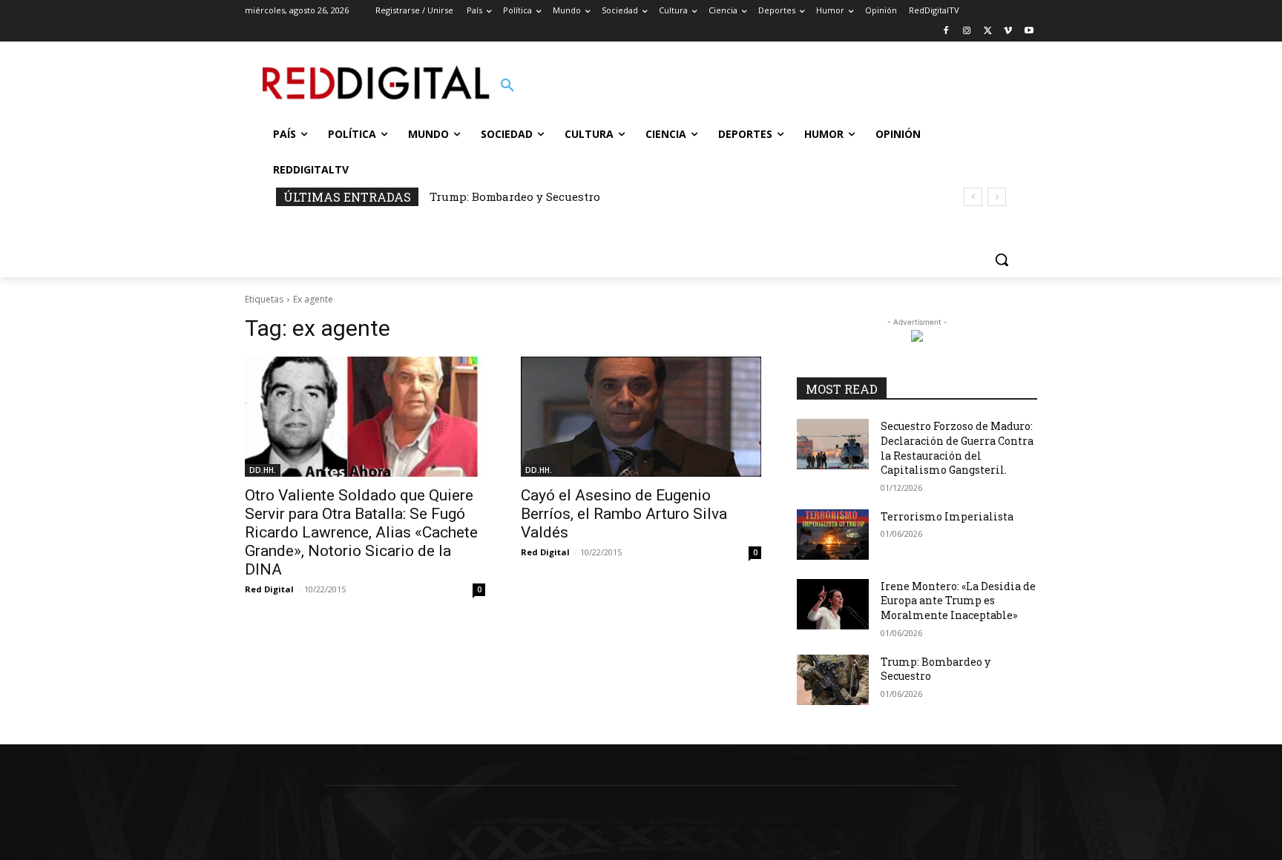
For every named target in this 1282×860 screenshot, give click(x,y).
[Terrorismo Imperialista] (833, 534)
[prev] (973, 197)
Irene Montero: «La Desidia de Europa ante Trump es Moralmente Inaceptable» (958, 600)
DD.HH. (262, 470)
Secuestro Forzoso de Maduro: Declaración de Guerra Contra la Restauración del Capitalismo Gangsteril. (957, 448)
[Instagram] (967, 31)
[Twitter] (987, 31)
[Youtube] (1028, 31)
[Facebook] (946, 31)
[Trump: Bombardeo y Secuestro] (833, 680)
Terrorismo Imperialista (947, 516)
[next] (996, 197)
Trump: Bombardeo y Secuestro (515, 196)
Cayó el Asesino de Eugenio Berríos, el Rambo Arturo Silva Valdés (624, 513)
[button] (507, 86)
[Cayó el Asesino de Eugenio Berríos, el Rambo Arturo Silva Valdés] (641, 417)
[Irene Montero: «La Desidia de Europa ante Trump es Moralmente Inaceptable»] (833, 604)
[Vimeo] (1007, 31)
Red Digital (269, 589)
